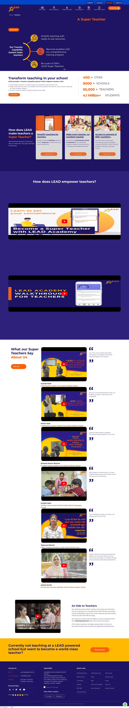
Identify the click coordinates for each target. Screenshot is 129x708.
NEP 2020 (79, 688)
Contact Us (12, 668)
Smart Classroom (95, 688)
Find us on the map (52, 687)
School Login (108, 673)
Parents (90, 3)
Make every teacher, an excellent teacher (78, 135)
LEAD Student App (82, 673)
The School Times (99, 9)
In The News (80, 680)
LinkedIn (9, 690)
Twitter (16, 690)
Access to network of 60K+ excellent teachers (106, 137)
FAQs (92, 677)
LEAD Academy (54, 9)
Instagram (20, 690)
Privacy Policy (13, 686)
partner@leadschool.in (27, 672)
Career (107, 680)
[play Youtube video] (64, 221)
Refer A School (81, 677)
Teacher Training (109, 688)
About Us (119, 3)
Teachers (109, 3)
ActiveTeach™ (79, 9)
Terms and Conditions (97, 684)
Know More (13, 30)
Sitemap (79, 684)
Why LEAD (42, 9)
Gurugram (49, 696)
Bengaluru (59, 696)
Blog (88, 9)
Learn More (14, 94)
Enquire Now (114, 8)
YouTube (24, 690)
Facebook (13, 690)
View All (16, 366)
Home (11, 15)
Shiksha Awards (67, 9)
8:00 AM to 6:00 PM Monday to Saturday (27, 680)
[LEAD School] (13, 9)
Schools (99, 3)
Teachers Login (109, 677)
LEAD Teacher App (96, 673)
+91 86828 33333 (26, 676)
